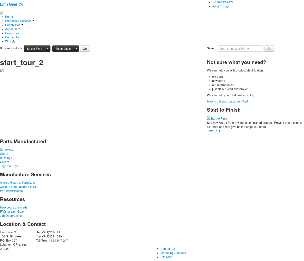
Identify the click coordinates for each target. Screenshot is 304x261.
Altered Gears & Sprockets (17, 182)
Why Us (10, 41)
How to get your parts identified (227, 101)
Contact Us (12, 37)
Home (9, 16)
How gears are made (14, 207)
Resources (12, 33)
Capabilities (13, 25)
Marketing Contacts (173, 253)
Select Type (34, 48)
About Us (11, 29)
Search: (212, 48)
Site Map (166, 257)
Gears (4, 153)
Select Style (63, 48)
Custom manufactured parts (18, 187)
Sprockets (6, 149)
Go (85, 48)
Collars (4, 162)
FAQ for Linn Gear (12, 211)
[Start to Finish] (218, 118)
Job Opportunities (11, 215)
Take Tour (213, 131)
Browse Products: (11, 48)
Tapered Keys (9, 166)
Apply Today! (220, 6)
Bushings (6, 158)
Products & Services (18, 21)
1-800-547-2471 (222, 2)
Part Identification (11, 191)
